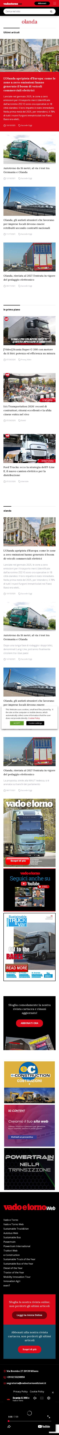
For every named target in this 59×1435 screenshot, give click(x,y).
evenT (6, 1285)
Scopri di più (30, 1349)
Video (29, 359)
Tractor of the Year (13, 1272)
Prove (23, 359)
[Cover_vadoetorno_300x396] (29, 833)
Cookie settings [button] (35, 723)
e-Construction (11, 1255)
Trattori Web (10, 1250)
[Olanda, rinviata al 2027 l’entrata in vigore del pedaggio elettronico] (29, 257)
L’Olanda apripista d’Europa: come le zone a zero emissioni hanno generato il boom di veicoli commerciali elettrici (29, 84)
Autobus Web (10, 1233)
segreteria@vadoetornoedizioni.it (26, 1383)
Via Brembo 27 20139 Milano (22, 1371)
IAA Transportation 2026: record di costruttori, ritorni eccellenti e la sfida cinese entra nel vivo (27, 410)
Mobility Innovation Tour (17, 1276)
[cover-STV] (29, 947)
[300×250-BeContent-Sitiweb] (29, 1126)
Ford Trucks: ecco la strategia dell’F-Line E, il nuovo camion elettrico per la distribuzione (29, 471)
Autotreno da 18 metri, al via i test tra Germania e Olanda (26, 170)
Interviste (24, 481)
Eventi (23, 420)
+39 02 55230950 (15, 1377)
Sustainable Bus (12, 1237)
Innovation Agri (11, 1281)
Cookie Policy (34, 718)
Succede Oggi (26, 125)
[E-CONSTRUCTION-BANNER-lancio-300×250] (29, 1082)
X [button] (52, 709)
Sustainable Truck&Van (16, 1228)
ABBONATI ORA (29, 1023)
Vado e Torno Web (13, 1224)
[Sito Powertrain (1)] (29, 1169)
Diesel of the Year (12, 1268)
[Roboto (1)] (29, 889)
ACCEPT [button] (17, 723)
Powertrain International (16, 1246)
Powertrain (9, 1241)
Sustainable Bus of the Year (18, 1263)
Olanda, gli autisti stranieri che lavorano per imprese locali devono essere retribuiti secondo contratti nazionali (28, 224)
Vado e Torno (10, 1219)
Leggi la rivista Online (29, 1315)
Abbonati (42, 3)
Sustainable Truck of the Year (19, 1259)
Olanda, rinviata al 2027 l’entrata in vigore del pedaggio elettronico (29, 277)
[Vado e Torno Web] (12, 4)
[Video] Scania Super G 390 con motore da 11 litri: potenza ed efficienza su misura (29, 351)
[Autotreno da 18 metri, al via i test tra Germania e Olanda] (29, 149)
